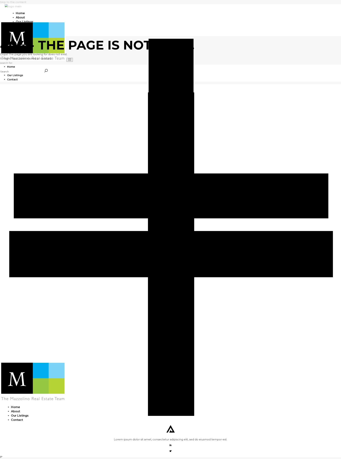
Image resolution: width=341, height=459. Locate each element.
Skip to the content (13, 2)
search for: (6, 62)
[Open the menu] (69, 60)
